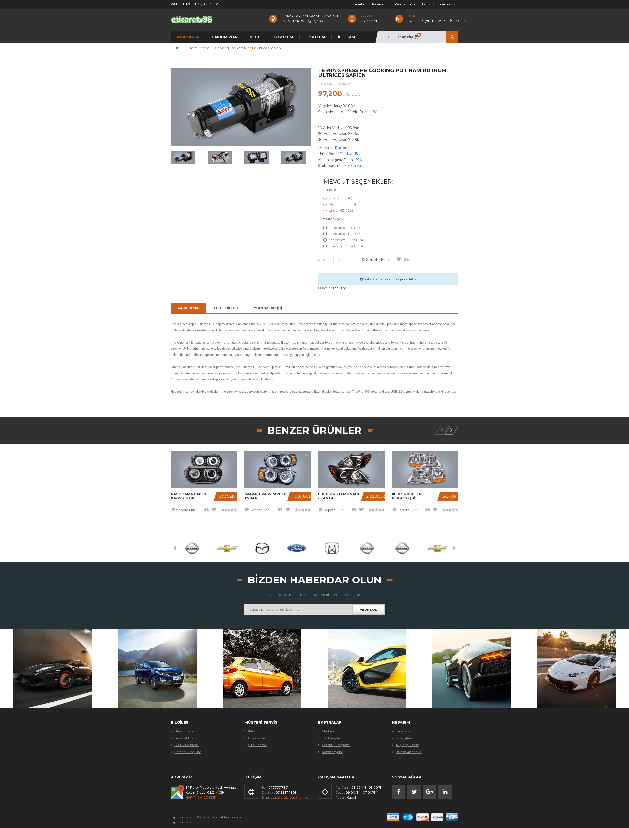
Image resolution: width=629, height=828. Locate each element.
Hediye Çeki (332, 738)
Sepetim (359, 4)
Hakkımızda (183, 731)
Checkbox (334, 219)
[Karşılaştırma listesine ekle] (406, 259)
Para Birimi (403, 4)
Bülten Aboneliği (409, 752)
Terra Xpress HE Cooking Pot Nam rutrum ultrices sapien (235, 48)
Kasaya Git (380, 4)
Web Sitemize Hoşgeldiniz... (195, 4)
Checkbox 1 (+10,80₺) (345, 228)
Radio (331, 189)
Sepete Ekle (377, 259)
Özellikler (226, 307)
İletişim (253, 731)
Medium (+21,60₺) (342, 204)
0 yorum (326, 84)
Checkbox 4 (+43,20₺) (345, 246)
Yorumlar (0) (268, 307)
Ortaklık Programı (336, 745)
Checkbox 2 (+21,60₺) (345, 234)
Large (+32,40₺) (340, 210)
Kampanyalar (332, 752)
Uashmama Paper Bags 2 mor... (188, 496)
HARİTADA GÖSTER (201, 797)
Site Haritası (257, 745)
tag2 (344, 288)
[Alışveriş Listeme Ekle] (399, 259)
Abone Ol (368, 609)
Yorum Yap (344, 84)
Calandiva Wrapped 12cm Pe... (265, 496)
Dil (424, 4)
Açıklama (188, 307)
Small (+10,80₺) (340, 198)
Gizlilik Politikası (186, 745)
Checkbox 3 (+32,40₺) (345, 240)
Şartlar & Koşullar (187, 752)
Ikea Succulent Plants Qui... (408, 496)
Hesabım (403, 731)
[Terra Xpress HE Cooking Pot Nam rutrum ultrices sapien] (183, 157)
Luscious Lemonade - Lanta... (339, 496)
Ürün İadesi (257, 738)
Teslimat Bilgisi (185, 738)
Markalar (329, 731)
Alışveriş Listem (407, 745)
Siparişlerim (405, 738)
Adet (322, 259)
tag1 (336, 288)
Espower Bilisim (183, 822)
